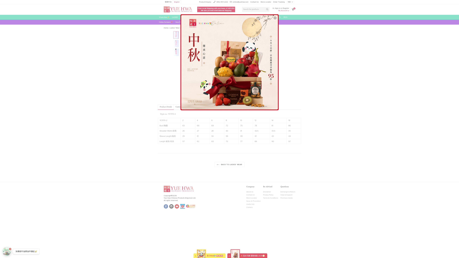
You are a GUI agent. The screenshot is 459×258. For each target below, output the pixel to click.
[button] (275, 17)
